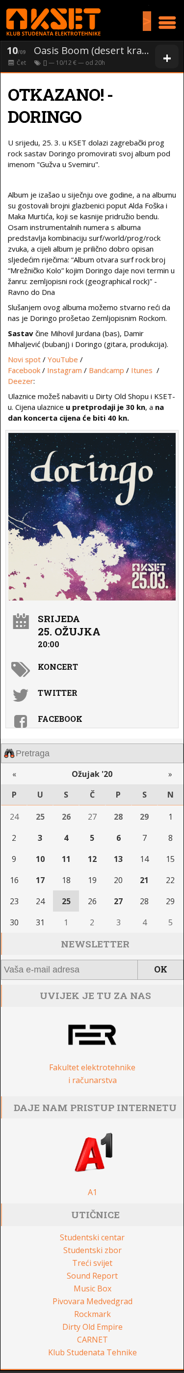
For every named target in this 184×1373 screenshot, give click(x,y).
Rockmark (92, 1314)
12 (92, 859)
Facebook (24, 370)
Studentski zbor (92, 1250)
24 (14, 816)
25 (40, 816)
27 (92, 816)
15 (170, 859)
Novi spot (24, 359)
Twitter (58, 692)
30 (14, 922)
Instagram (64, 370)
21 (144, 880)
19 (92, 880)
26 (66, 816)
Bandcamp (106, 370)
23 (14, 901)
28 (118, 816)
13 (118, 859)
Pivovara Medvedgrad (92, 1301)
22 (170, 880)
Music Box (92, 1288)
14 (144, 859)
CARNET (92, 1339)
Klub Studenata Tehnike (92, 1352)
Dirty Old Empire (92, 1326)
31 (40, 922)
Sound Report (92, 1275)
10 (40, 859)
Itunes (143, 370)
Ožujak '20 (92, 774)
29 (144, 816)
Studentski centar (92, 1237)
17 (40, 880)
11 (66, 859)
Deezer (20, 381)
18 (66, 880)
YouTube (63, 359)
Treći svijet (92, 1263)
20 (118, 880)
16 (14, 880)
